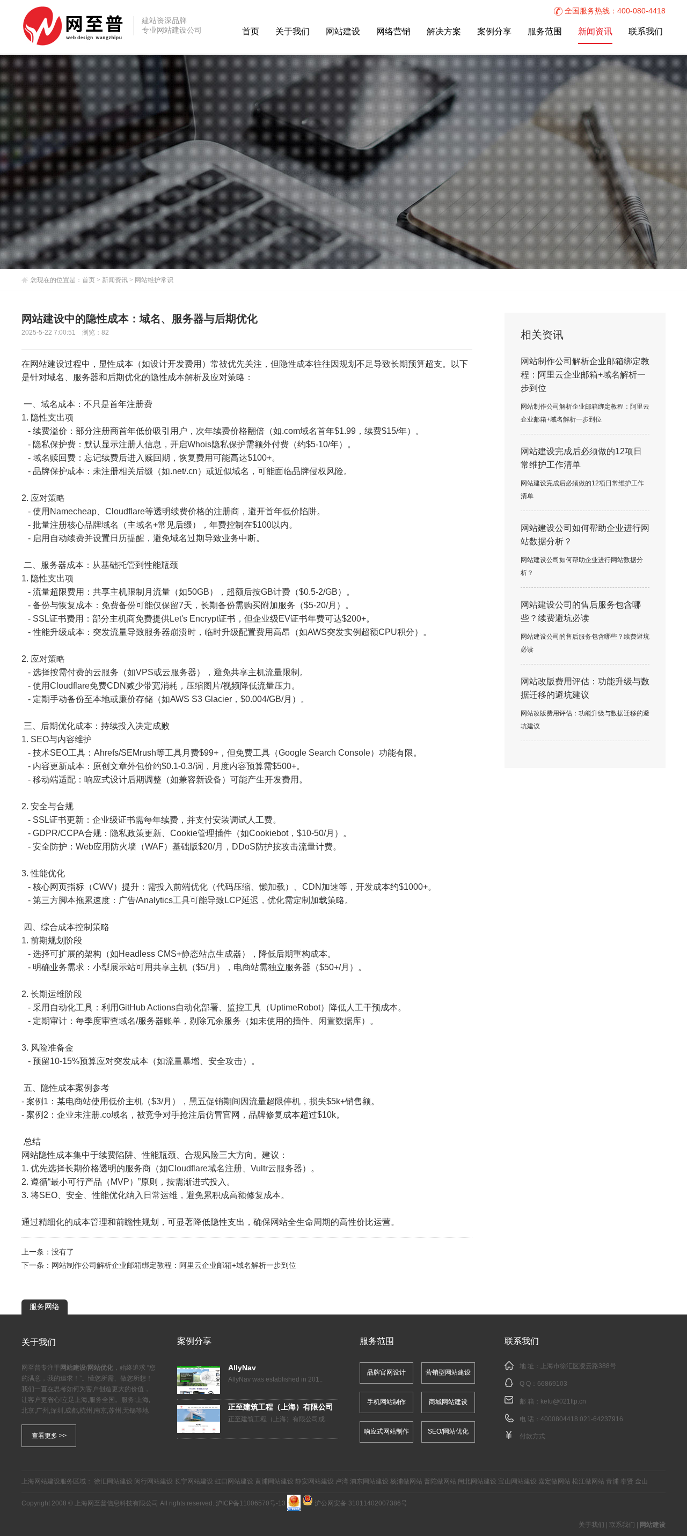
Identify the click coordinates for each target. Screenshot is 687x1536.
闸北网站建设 (477, 1481)
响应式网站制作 (386, 1431)
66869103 (552, 1383)
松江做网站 (588, 1481)
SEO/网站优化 (448, 1431)
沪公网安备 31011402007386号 (360, 1503)
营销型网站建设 (448, 1372)
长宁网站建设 (193, 1481)
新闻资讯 (595, 31)
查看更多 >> (49, 1435)
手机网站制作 (386, 1402)
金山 (641, 1481)
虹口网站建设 (234, 1481)
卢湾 (341, 1481)
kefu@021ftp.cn (563, 1401)
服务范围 (545, 31)
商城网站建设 (448, 1402)
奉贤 (626, 1481)
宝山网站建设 (517, 1481)
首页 (250, 31)
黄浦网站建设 (274, 1481)
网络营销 (393, 31)
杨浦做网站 (406, 1481)
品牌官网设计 (386, 1372)
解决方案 (444, 31)
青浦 (612, 1481)
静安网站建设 (314, 1481)
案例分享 (494, 31)
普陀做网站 (440, 1481)
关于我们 (292, 31)
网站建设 (343, 31)
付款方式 (532, 1436)
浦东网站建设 (369, 1481)
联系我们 (645, 31)
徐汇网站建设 (113, 1481)
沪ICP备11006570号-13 (251, 1503)
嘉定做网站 (554, 1481)
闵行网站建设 (153, 1481)
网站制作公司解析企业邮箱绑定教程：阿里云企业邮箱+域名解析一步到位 (174, 1266)
